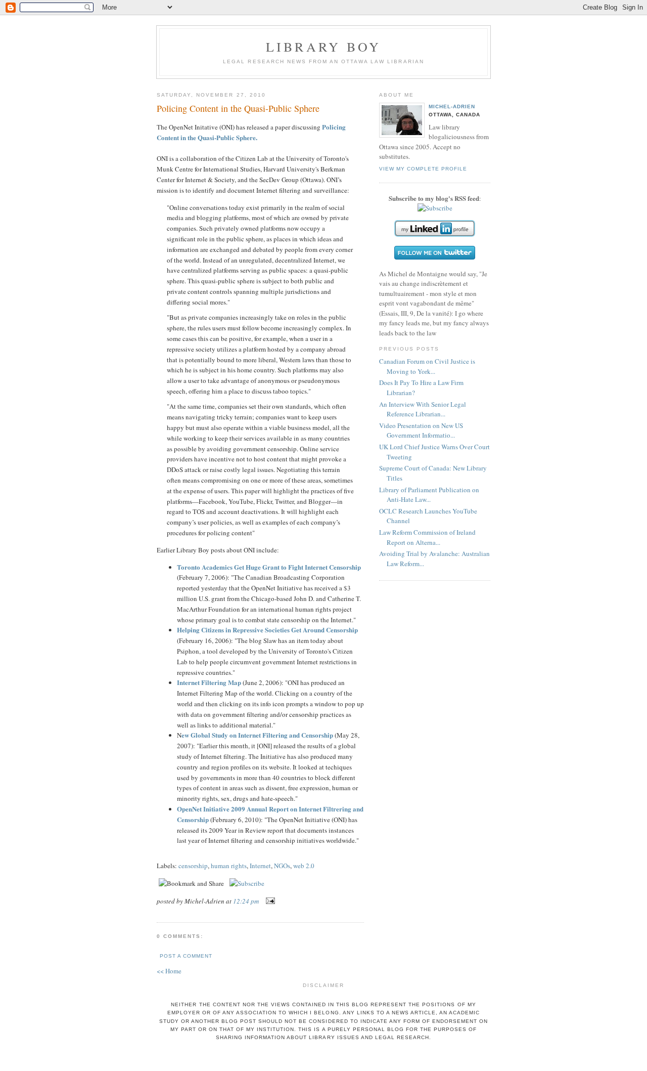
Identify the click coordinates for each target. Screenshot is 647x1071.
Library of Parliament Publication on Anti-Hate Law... (429, 494)
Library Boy (323, 46)
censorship (193, 865)
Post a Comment (186, 956)
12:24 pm (246, 901)
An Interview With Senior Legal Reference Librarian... (422, 409)
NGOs (282, 865)
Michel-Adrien (452, 106)
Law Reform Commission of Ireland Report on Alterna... (427, 537)
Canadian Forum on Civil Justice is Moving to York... (427, 366)
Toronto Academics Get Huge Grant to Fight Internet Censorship (269, 567)
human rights (229, 865)
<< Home (169, 970)
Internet (260, 865)
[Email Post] (268, 901)
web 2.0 (303, 865)
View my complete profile (423, 169)
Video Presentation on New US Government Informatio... (421, 430)
